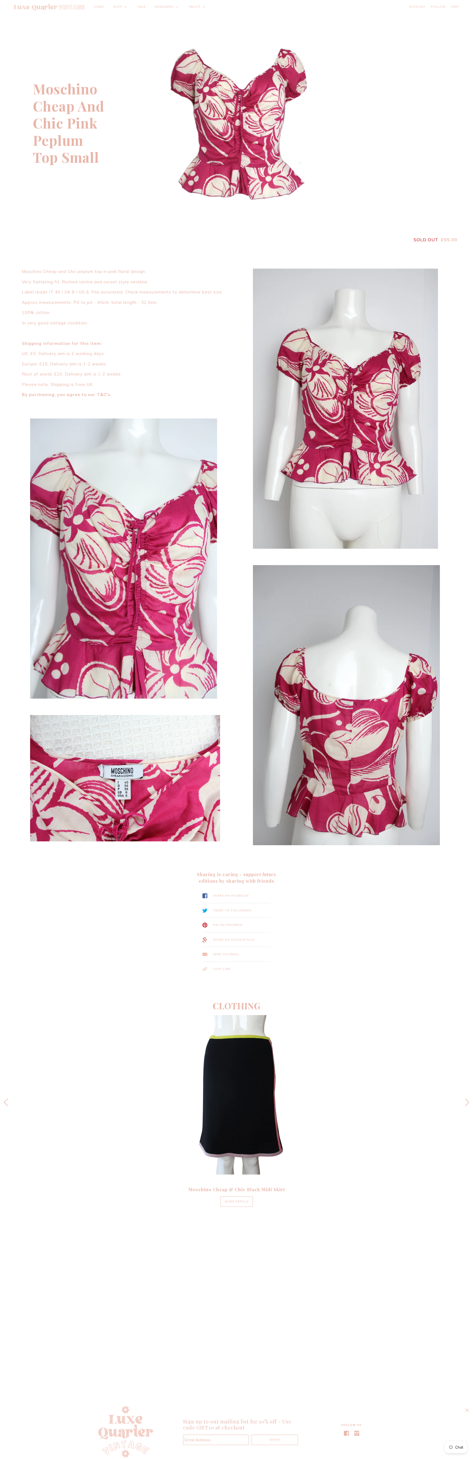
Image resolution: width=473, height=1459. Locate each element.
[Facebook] (346, 1433)
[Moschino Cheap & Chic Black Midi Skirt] (236, 1095)
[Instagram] (356, 1433)
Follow (438, 6)
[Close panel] (467, 1410)
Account (417, 6)
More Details (237, 1201)
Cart (455, 6)
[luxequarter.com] (49, 7)
